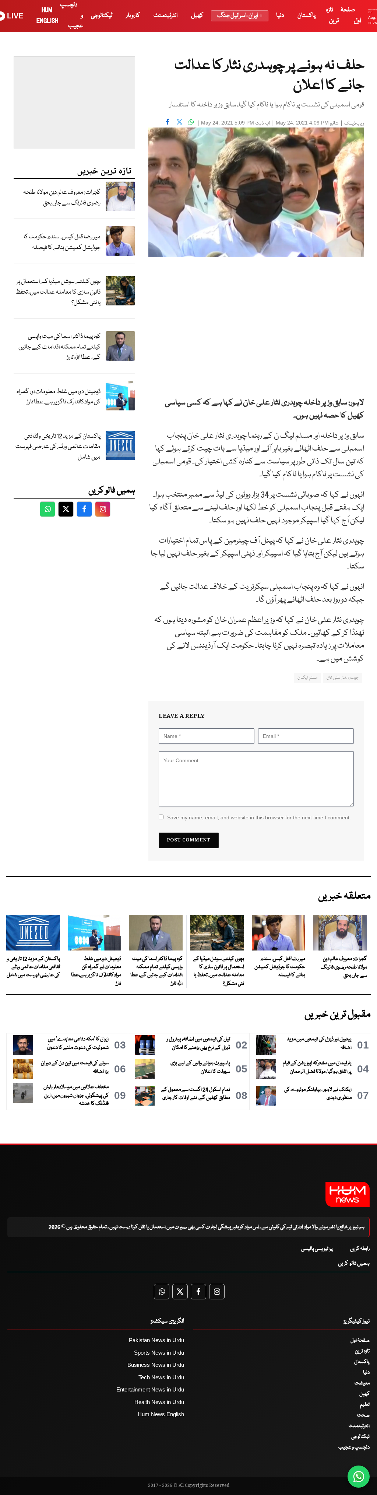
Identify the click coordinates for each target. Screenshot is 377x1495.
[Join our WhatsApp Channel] (359, 1477)
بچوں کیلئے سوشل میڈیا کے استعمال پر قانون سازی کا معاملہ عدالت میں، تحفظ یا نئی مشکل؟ (58, 292)
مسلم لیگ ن (307, 678)
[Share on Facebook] (167, 121)
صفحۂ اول (360, 1341)
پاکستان (306, 15)
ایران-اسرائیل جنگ (237, 15)
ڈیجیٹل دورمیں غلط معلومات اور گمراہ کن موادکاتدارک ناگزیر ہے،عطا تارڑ (59, 397)
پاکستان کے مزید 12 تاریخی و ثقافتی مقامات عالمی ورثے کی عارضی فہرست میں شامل (58, 447)
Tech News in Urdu (161, 1377)
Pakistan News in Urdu (156, 1340)
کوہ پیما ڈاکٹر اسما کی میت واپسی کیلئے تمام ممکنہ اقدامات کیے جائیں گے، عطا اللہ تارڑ (59, 347)
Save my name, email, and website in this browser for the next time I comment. (259, 817)
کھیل (197, 15)
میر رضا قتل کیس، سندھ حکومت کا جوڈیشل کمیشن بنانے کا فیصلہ (62, 242)
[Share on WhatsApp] (191, 121)
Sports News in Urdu (159, 1352)
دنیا (280, 15)
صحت (363, 1415)
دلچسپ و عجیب (354, 1447)
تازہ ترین (362, 1351)
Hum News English (161, 1414)
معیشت (362, 1383)
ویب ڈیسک (354, 123)
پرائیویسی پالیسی (317, 1249)
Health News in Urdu (159, 1402)
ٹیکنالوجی (101, 15)
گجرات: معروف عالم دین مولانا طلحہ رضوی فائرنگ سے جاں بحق (62, 198)
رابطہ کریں (360, 1249)
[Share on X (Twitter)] (179, 121)
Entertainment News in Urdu (150, 1389)
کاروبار (133, 15)
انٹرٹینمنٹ (165, 15)
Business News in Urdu (155, 1365)
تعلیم (365, 1405)
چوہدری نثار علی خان (343, 678)
